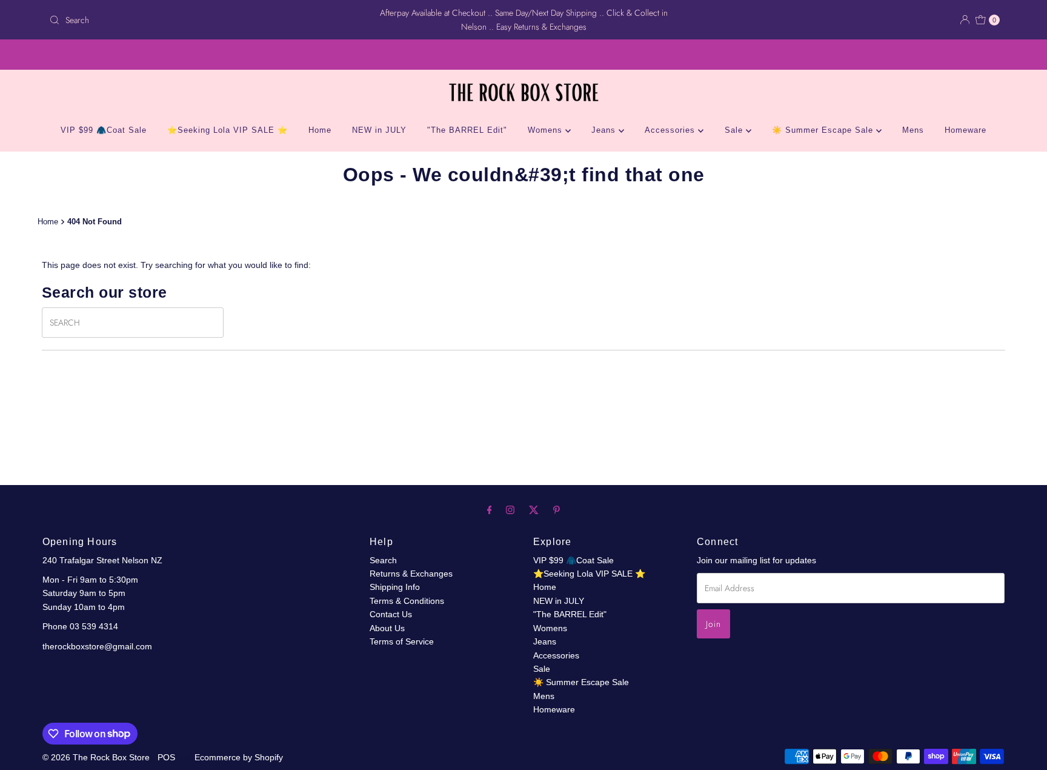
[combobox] (200, 20)
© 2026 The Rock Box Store (97, 757)
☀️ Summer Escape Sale (824, 130)
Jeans (605, 130)
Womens (546, 130)
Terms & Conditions (407, 601)
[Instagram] (510, 510)
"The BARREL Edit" (467, 130)
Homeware (965, 130)
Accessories (671, 130)
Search (383, 560)
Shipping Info (395, 587)
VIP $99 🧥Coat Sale (104, 130)
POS (166, 757)
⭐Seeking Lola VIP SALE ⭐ (227, 130)
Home (319, 130)
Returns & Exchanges (411, 573)
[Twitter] (534, 510)
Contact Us (391, 614)
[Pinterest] (556, 510)
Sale (735, 130)
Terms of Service (402, 641)
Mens (913, 130)
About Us (387, 628)
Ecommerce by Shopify (238, 757)
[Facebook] (489, 510)
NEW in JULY (379, 130)
